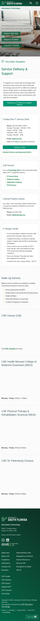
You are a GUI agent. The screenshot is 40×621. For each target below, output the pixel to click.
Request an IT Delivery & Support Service (19, 103)
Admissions (5, 563)
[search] (31, 3)
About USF (5, 556)
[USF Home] (11, 3)
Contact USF (21, 610)
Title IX (18, 570)
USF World (5, 594)
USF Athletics (6, 580)
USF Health (5, 576)
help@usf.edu (17, 139)
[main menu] (37, 3)
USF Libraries (10, 349)
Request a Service (11, 46)
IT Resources (11, 185)
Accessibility (6, 612)
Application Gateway (14, 182)
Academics (5, 560)
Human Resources (23, 560)
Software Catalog (13, 179)
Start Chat (32, 617)
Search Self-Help (11, 34)
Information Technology (10, 8)
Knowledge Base (15, 170)
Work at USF (21, 563)
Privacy (3, 610)
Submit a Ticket (19, 147)
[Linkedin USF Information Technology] (7, 540)
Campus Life (6, 566)
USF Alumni (5, 583)
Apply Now (5, 553)
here (16, 141)
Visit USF (31, 610)
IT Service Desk (12, 176)
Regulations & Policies (24, 556)
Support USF (6, 587)
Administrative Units (23, 553)
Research (5, 570)
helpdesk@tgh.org (18, 215)
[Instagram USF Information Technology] (3, 540)
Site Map (11, 610)
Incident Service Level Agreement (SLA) (17, 152)
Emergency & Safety (23, 566)
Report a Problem (11, 40)
